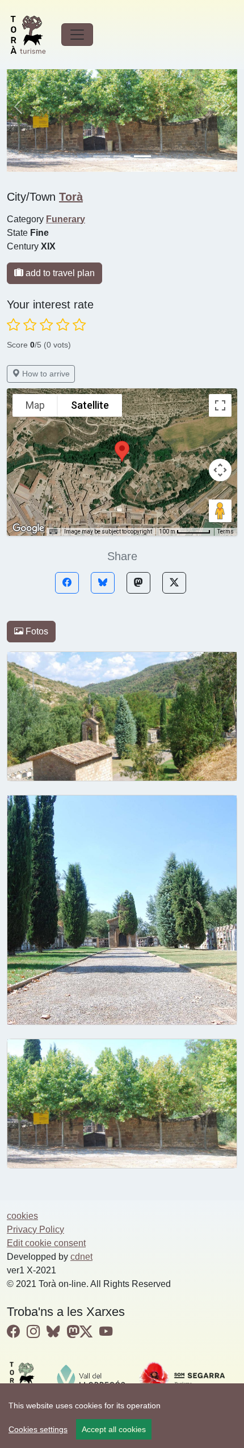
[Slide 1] (122, 156)
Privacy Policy (35, 1229)
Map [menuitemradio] (35, 405)
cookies (22, 1216)
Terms (225, 531)
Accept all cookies (114, 1429)
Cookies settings (38, 1429)
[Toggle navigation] (77, 34)
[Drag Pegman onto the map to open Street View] (220, 510)
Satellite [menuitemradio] (90, 405)
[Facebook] (67, 583)
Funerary (65, 219)
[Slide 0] (101, 156)
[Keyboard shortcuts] (53, 532)
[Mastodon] (138, 583)
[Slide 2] (142, 156)
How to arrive (45, 373)
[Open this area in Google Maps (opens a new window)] (28, 528)
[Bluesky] (103, 583)
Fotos (35, 631)
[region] (122, 1415)
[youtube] (105, 1331)
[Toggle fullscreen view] (220, 405)
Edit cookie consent (46, 1243)
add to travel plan (59, 273)
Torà (71, 196)
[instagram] (33, 1331)
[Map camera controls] (220, 470)
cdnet (81, 1256)
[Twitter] (174, 583)
